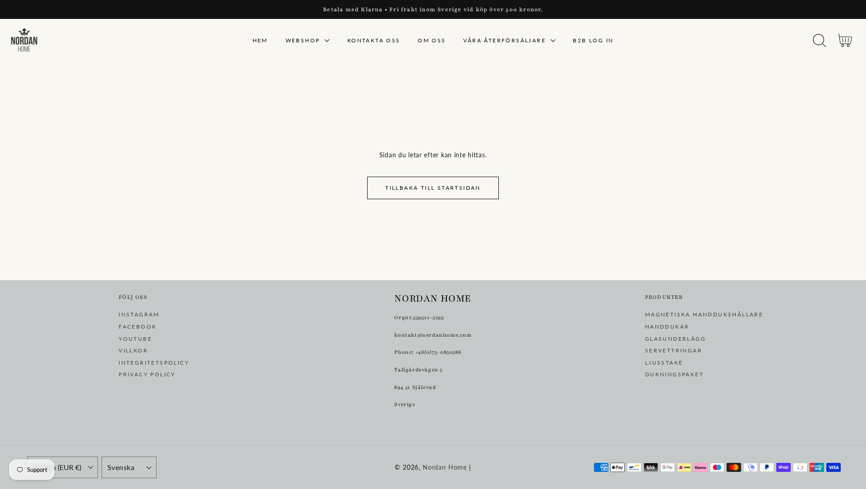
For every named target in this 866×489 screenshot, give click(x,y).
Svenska (120, 467)
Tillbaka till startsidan (433, 187)
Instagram (139, 314)
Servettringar (673, 350)
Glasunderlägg (675, 338)
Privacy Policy (147, 374)
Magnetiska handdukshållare (704, 314)
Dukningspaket (674, 374)
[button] (819, 40)
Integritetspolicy (154, 362)
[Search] (819, 40)
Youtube (135, 338)
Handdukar (667, 326)
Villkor (133, 350)
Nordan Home (445, 467)
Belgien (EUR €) (57, 467)
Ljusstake (664, 362)
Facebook (138, 326)
